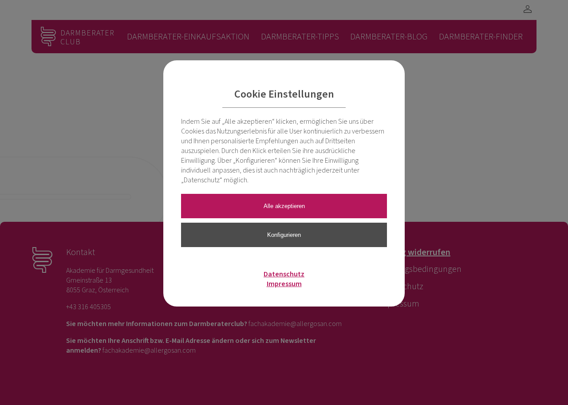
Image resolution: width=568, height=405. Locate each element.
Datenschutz (284, 274)
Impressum (284, 284)
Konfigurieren (284, 235)
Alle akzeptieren (284, 206)
